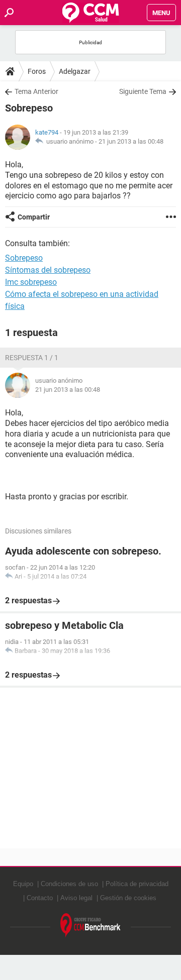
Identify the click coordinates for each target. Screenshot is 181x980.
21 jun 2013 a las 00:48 (131, 141)
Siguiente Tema (142, 91)
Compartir (34, 217)
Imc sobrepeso (31, 282)
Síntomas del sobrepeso (47, 270)
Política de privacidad (137, 884)
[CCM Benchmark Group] (90, 925)
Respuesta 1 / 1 (31, 358)
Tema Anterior (36, 91)
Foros (37, 71)
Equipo (23, 884)
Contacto (40, 898)
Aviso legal (76, 898)
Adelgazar (74, 71)
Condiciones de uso (69, 884)
